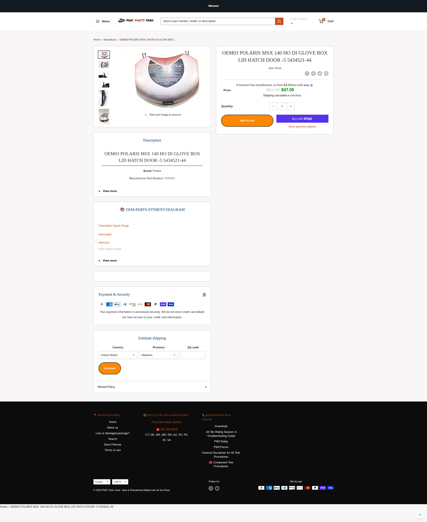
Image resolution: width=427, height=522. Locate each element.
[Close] (251, 241)
